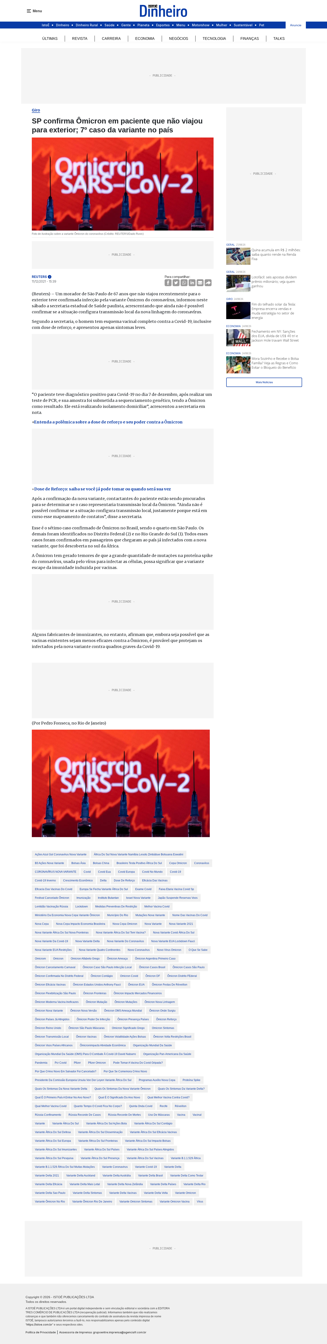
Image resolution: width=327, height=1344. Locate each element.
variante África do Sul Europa (53, 1140)
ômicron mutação (96, 1002)
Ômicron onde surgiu (162, 1010)
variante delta (172, 1166)
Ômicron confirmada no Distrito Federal (59, 976)
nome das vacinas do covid (190, 915)
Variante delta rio (195, 1184)
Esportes (163, 25)
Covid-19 (175, 871)
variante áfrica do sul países (101, 1149)
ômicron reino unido (48, 1028)
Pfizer (77, 1062)
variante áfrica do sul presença (100, 1158)
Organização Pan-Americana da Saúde (167, 1054)
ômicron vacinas (86, 1036)
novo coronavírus (139, 949)
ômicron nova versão (83, 1010)
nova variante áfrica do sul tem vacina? (121, 932)
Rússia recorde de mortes (124, 1114)
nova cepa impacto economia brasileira (80, 923)
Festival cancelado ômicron (52, 897)
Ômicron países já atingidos (52, 1019)
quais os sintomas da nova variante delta (61, 1088)
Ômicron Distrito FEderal (182, 976)
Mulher (221, 25)
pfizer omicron (97, 1062)
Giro (36, 110)
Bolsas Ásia (78, 863)
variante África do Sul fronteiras (98, 1140)
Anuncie (295, 25)
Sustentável (243, 25)
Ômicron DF (152, 976)
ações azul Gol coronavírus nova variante (61, 854)
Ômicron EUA (136, 984)
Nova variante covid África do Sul (173, 932)
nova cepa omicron (125, 923)
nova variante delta (87, 941)
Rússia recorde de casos (85, 1114)
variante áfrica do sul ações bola (106, 1123)
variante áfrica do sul (65, 1123)
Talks (279, 38)
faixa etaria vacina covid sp (176, 889)
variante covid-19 (146, 1166)
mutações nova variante (150, 915)
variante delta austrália (117, 1175)
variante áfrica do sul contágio (153, 1123)
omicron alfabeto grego (85, 958)
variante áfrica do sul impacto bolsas (148, 1140)
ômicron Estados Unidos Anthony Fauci (97, 984)
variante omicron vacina (175, 1201)
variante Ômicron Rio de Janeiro (92, 1201)
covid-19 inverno (45, 880)
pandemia (41, 1062)
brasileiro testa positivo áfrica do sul (139, 863)
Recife (164, 1106)
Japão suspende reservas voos (178, 897)
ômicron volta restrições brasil (172, 1036)
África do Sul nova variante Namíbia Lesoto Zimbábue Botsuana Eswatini (138, 854)
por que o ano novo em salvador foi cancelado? (65, 1071)
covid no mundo (152, 871)
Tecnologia (214, 38)
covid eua (104, 871)
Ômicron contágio (102, 976)
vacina (181, 1114)
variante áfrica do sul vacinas (145, 1158)
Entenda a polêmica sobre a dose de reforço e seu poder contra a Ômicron (108, 422)
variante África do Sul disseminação (100, 1132)
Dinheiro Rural (87, 25)
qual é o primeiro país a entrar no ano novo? (63, 1097)
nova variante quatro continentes (99, 949)
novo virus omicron (169, 949)
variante (40, 1123)
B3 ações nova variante (49, 863)
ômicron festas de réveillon (169, 984)
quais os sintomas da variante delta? (181, 1088)
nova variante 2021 (181, 923)
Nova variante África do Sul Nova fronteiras (62, 932)
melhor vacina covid (157, 906)
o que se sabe (198, 949)
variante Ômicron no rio (50, 1201)
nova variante (153, 923)
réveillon (180, 1106)
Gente (126, 25)
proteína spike (191, 1080)
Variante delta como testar (186, 1175)
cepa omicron (178, 863)
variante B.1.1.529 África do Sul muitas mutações (65, 1166)
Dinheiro (62, 25)
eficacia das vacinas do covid (53, 889)
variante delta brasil (150, 1175)
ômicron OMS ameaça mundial (123, 1010)
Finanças (249, 38)
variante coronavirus (115, 1166)
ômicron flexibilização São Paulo (55, 993)
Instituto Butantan (108, 897)
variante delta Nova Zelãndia (125, 1184)
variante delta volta (156, 1192)
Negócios (178, 38)
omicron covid (129, 976)
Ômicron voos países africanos (54, 1045)
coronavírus (201, 863)
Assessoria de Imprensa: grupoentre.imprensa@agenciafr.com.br (102, 1332)
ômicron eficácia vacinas (50, 984)
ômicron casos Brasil (152, 967)
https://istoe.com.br (39, 1324)
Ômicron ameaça (117, 958)
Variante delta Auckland (80, 1175)
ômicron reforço (166, 1019)
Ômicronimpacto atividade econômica (103, 1045)
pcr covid (61, 1062)
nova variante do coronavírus (125, 941)
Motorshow (201, 25)
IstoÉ (45, 25)
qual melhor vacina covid (51, 1106)
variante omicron (185, 1192)
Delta (103, 880)
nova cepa (42, 923)
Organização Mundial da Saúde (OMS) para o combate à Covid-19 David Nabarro (85, 1054)
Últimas (50, 38)
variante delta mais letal (85, 1184)
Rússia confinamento (48, 1114)
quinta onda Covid (140, 1106)
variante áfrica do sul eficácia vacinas (153, 1132)
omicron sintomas (163, 1028)
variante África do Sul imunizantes (56, 1149)
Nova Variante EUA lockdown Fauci (173, 941)
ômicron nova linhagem (160, 1002)
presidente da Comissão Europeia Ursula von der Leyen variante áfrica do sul (83, 1080)
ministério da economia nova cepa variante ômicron (67, 915)
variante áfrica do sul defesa (53, 1132)
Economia (145, 38)
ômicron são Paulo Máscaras (87, 1028)
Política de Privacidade (41, 1332)
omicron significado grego (128, 1028)
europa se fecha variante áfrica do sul (104, 889)
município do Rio (117, 915)
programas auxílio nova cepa (157, 1080)
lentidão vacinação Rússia (51, 906)
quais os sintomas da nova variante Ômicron (123, 1088)
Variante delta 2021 (47, 1175)
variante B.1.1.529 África (186, 1158)
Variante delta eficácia (48, 1184)
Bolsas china (101, 863)
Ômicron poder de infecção (93, 1019)
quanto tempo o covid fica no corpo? (98, 1106)
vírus (200, 1201)
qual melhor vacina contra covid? (168, 1097)
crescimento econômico (78, 880)
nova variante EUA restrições (53, 949)
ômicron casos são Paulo (189, 967)
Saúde (110, 25)
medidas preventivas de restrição (116, 906)
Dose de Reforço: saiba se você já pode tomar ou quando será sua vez (102, 489)
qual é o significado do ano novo (119, 1097)
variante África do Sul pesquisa (54, 1158)
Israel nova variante (138, 897)
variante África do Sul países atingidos (150, 1149)
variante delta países (163, 1184)
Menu (180, 25)
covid (87, 871)
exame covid (143, 889)
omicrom (40, 958)
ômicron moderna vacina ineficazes (57, 1002)
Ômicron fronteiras (94, 993)
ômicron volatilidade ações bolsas (125, 1036)
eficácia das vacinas (155, 880)
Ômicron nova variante (49, 1010)
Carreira (111, 38)
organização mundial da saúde (152, 1045)
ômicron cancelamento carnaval (55, 967)
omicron (58, 958)
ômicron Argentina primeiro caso (155, 958)
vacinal (197, 1114)
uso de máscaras (159, 1114)
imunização (84, 897)
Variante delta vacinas (123, 1192)
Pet (261, 25)
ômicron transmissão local (52, 1036)
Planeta (143, 25)
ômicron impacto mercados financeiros (138, 993)
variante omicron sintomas (135, 1201)
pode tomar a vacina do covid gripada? (138, 1062)
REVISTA (79, 38)
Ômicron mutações (126, 1002)
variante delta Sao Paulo (50, 1192)
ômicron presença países (133, 1019)
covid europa (126, 871)
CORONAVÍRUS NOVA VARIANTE (55, 871)
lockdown (81, 906)
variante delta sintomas (87, 1192)
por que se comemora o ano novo (125, 1071)
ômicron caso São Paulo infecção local (107, 967)
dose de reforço (124, 880)
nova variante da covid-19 (51, 941)
